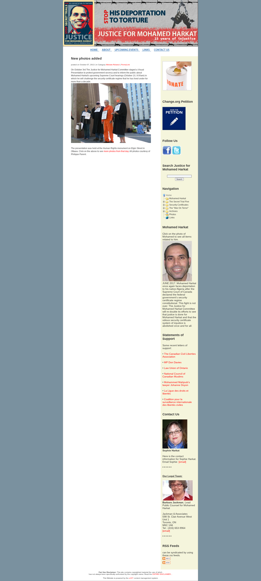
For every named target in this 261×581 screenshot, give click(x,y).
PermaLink (125, 65)
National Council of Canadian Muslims (173, 375)
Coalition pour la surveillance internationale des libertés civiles (177, 402)
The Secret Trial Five (179, 201)
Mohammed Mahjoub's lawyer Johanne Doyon (176, 383)
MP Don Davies (172, 362)
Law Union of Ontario (176, 368)
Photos (172, 214)
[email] (182, 461)
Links (172, 217)
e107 (131, 578)
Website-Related (112, 65)
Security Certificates (178, 205)
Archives (173, 211)
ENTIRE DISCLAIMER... (162, 574)
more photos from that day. (116, 151)
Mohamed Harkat (177, 198)
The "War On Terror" (178, 208)
